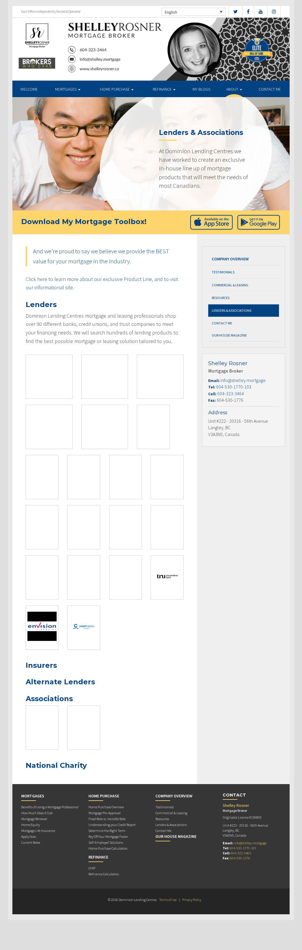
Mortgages (66, 89)
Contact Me (270, 89)
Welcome (29, 89)
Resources (220, 298)
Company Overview (230, 259)
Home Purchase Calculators (107, 848)
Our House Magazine (229, 335)
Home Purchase (115, 89)
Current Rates (30, 842)
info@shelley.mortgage (243, 380)
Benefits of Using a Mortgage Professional (49, 807)
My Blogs (201, 89)
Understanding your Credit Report (112, 824)
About (232, 89)
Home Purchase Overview (106, 807)
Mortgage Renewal (34, 819)
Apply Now (28, 836)
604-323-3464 (230, 393)
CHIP (91, 868)
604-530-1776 (240, 858)
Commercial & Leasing (230, 285)
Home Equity (30, 824)
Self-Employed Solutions (105, 842)
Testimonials (223, 272)
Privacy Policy (191, 899)
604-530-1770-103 (233, 387)
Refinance (163, 89)
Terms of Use (168, 899)
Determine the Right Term (106, 830)
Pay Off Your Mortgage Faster (108, 836)
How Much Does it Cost (37, 813)
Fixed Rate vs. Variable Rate (107, 819)
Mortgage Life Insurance (38, 830)
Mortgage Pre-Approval (104, 813)
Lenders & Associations (231, 310)
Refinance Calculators (103, 874)
